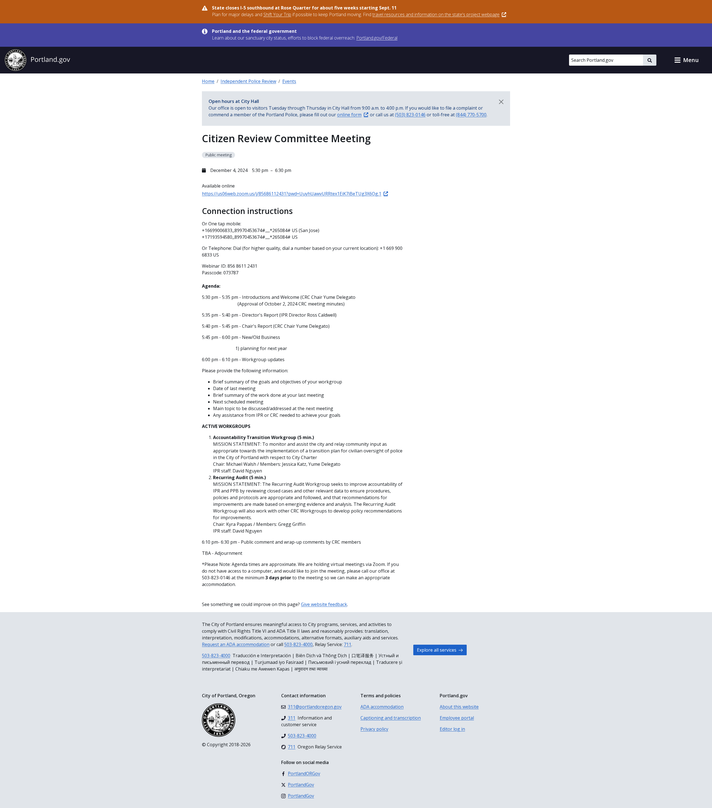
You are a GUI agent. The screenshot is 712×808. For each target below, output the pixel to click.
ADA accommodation (382, 707)
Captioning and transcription (390, 718)
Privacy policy (374, 729)
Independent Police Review (248, 81)
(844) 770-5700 (471, 115)
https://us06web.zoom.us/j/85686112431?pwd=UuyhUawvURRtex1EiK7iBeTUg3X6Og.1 (291, 194)
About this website (459, 707)
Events (289, 81)
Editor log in (452, 729)
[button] (686, 60)
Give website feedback (324, 604)
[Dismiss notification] (501, 101)
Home (208, 81)
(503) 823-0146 (410, 115)
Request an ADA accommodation (236, 644)
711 (347, 644)
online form (349, 115)
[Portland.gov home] (37, 60)
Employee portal (457, 718)
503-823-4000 (298, 644)
